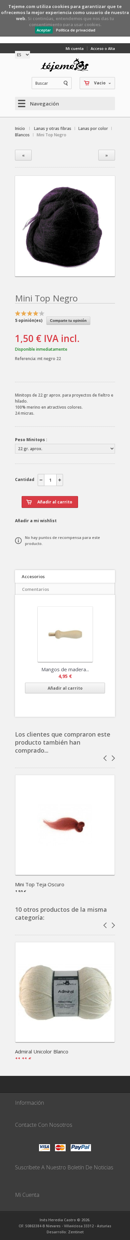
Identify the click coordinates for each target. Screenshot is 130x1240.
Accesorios (33, 576)
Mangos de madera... (65, 669)
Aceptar (44, 29)
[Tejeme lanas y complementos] (65, 65)
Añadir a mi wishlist (36, 521)
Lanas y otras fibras (52, 128)
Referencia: (26, 358)
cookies (60, 6)
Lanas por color (93, 128)
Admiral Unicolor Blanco (41, 1051)
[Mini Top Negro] (65, 270)
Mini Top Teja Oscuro (39, 884)
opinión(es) (28, 320)
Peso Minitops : (31, 439)
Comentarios (35, 589)
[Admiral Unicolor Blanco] (65, 1040)
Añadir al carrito (65, 688)
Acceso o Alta (103, 48)
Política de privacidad (75, 29)
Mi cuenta (75, 48)
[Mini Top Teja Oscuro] (65, 873)
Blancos (22, 135)
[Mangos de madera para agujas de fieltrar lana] (65, 634)
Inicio (20, 128)
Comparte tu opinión (68, 321)
